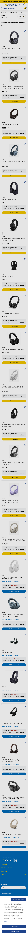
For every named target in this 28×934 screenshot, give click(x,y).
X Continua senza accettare (18, 899)
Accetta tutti (15, 926)
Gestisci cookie (15, 931)
